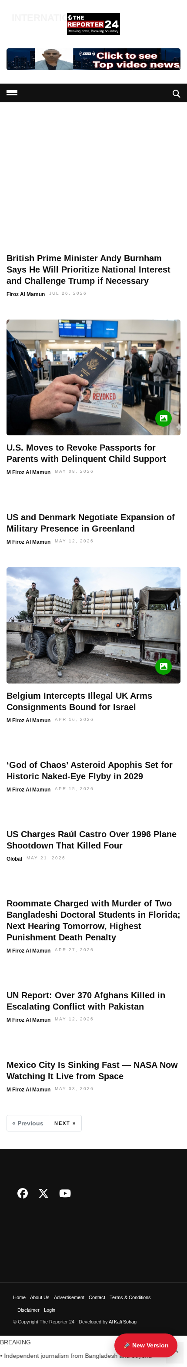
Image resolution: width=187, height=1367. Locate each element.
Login (49, 1310)
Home (19, 1297)
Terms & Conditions (130, 1297)
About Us (40, 1297)
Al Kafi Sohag (123, 1321)
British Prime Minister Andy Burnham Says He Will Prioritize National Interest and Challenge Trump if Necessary (88, 269)
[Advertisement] (93, 132)
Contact (97, 1297)
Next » (65, 1123)
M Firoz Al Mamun (28, 472)
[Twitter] (43, 1193)
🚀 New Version (146, 1345)
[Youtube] (65, 1193)
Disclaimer (28, 1310)
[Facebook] (22, 1193)
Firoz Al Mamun (26, 294)
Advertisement (69, 1297)
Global (14, 859)
